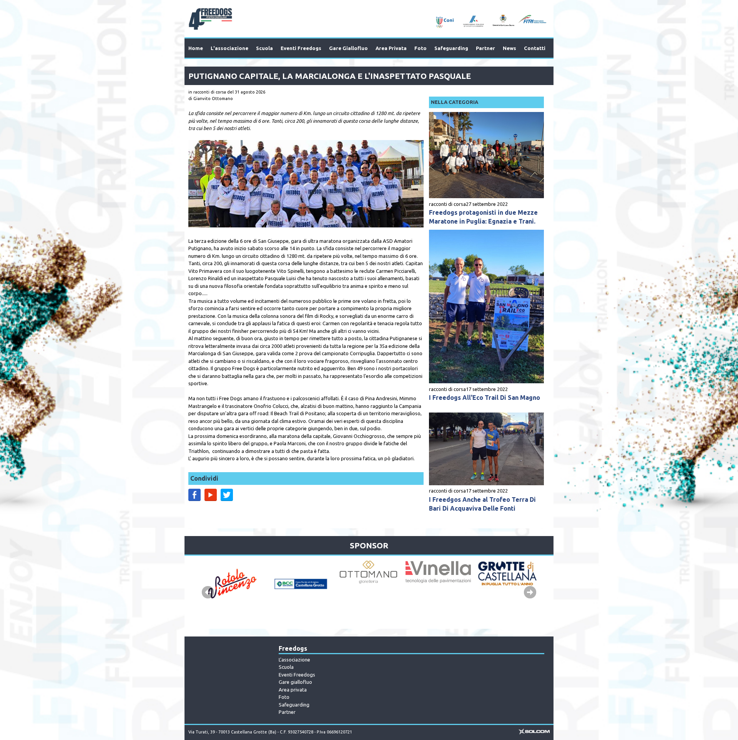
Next (530, 592)
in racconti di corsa (207, 92)
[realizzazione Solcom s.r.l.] (534, 732)
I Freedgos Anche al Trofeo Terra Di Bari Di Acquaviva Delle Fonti (482, 504)
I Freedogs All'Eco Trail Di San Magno (484, 397)
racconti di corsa (447, 204)
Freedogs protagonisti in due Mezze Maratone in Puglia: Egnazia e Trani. (483, 217)
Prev (208, 592)
